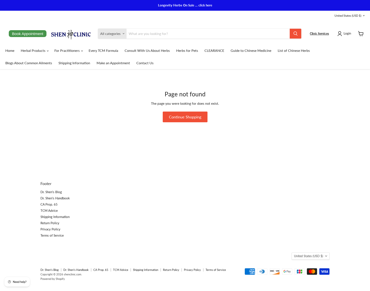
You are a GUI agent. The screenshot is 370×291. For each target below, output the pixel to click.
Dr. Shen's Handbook (55, 198)
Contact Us (145, 63)
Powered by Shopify (52, 279)
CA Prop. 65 (49, 204)
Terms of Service (52, 235)
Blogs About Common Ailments (28, 63)
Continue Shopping (185, 117)
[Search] (295, 34)
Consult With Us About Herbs (147, 50)
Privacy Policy (50, 229)
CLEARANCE (214, 50)
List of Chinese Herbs (294, 50)
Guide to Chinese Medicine (251, 50)
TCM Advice (49, 210)
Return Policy (49, 223)
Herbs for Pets (187, 50)
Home (9, 50)
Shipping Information (74, 63)
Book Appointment (27, 34)
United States (347, 15)
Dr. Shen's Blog (51, 192)
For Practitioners (67, 50)
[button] (345, 33)
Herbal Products (33, 50)
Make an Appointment (113, 63)
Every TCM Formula (103, 50)
